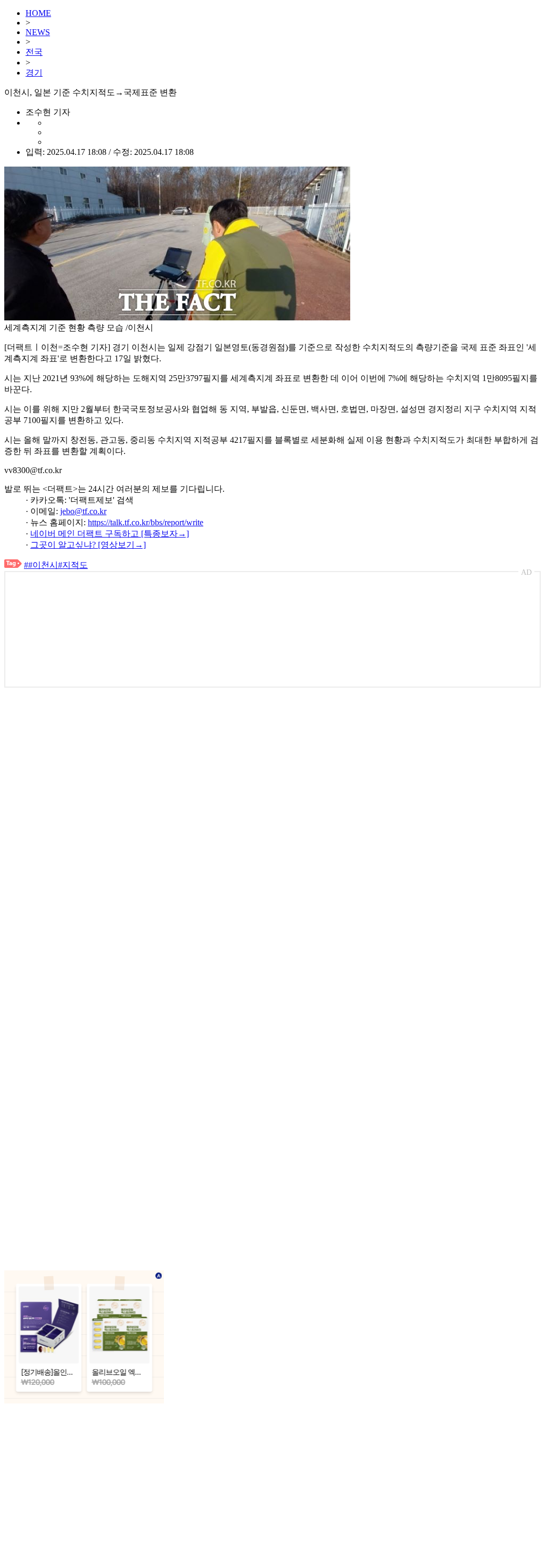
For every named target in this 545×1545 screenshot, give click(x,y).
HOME (38, 13)
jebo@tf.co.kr (83, 511)
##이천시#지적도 (56, 564)
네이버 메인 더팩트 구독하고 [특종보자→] (109, 533)
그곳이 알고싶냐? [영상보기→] (88, 544)
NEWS (38, 32)
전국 (34, 51)
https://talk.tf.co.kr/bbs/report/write (145, 522)
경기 (34, 72)
